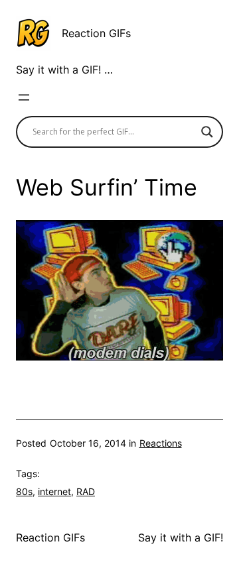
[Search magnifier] (207, 132)
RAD (85, 491)
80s (24, 491)
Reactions (160, 443)
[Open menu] (24, 97)
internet (54, 491)
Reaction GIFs (96, 33)
